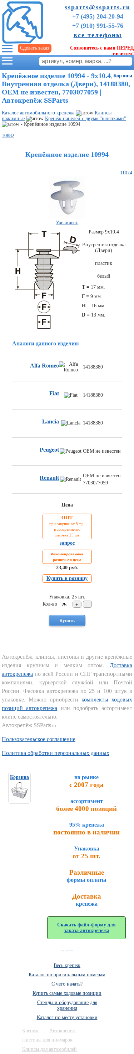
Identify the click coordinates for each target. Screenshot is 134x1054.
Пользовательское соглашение (38, 739)
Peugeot (49, 449)
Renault (49, 477)
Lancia (50, 421)
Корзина (122, 75)
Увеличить (67, 222)
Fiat (54, 393)
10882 (8, 135)
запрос (67, 543)
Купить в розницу (67, 578)
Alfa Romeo (44, 365)
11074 (126, 172)
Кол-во (50, 604)
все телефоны (98, 34)
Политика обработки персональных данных (55, 753)
